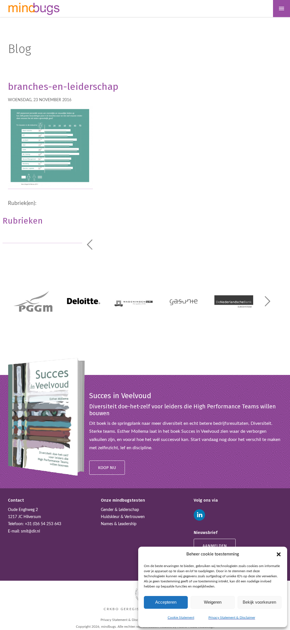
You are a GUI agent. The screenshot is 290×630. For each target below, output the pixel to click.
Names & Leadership (119, 524)
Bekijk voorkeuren (259, 602)
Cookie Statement (181, 617)
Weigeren (212, 602)
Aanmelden (214, 545)
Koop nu (107, 467)
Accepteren (165, 602)
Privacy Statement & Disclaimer (231, 617)
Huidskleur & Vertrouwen (123, 517)
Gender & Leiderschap (120, 510)
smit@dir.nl (30, 531)
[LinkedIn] (199, 515)
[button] (279, 554)
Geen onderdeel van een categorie (32, 234)
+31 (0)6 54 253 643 (43, 524)
